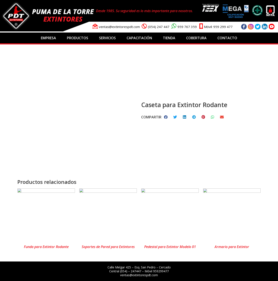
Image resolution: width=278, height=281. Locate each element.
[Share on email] (222, 117)
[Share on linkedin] (184, 117)
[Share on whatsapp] (212, 117)
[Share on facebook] (166, 117)
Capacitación (139, 38)
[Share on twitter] (175, 117)
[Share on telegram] (194, 117)
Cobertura (196, 38)
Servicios (107, 38)
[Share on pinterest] (203, 117)
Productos (77, 38)
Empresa (48, 38)
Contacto (227, 38)
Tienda (169, 38)
